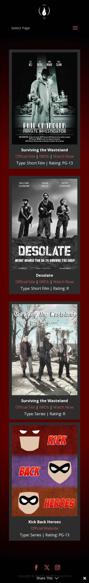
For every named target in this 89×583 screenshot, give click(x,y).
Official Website (44, 528)
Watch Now (63, 156)
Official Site (25, 156)
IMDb (44, 156)
